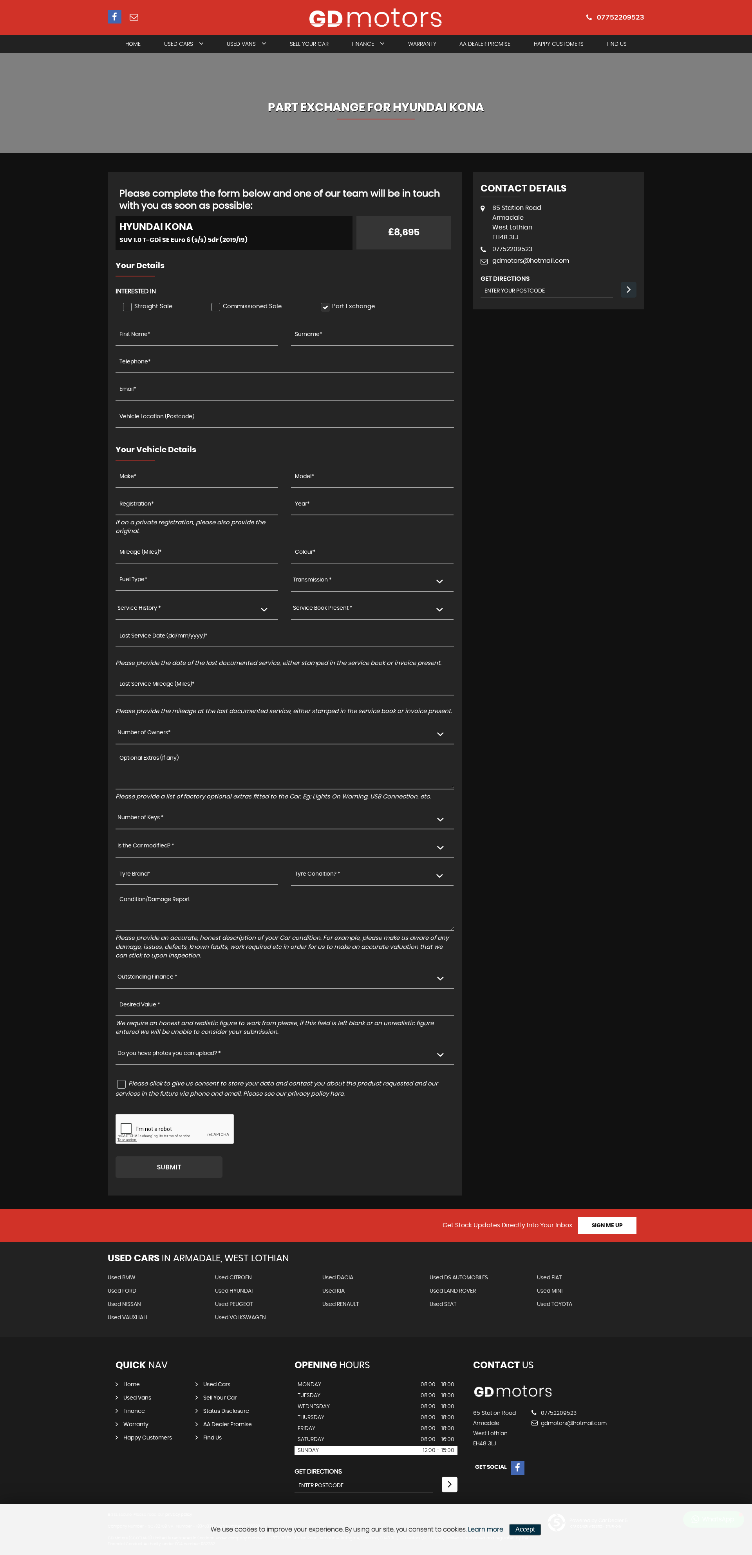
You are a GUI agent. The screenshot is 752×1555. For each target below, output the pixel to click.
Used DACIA (337, 1277)
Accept (525, 1529)
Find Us (617, 44)
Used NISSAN (124, 1304)
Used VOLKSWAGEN (240, 1317)
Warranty (422, 44)
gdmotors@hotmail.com (530, 261)
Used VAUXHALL (128, 1317)
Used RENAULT (340, 1304)
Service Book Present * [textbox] (322, 608)
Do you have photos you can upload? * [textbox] (169, 1053)
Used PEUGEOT (234, 1304)
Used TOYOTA (554, 1304)
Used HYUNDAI (234, 1291)
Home (133, 44)
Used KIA (333, 1291)
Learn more (485, 1529)
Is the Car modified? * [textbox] (146, 846)
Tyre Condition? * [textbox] (317, 874)
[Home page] (376, 18)
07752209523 (620, 17)
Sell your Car (220, 1398)
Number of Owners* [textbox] (144, 732)
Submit (169, 1167)
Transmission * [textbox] (312, 580)
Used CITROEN (233, 1277)
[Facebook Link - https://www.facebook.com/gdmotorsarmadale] (114, 16)
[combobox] (372, 580)
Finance (363, 44)
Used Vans (241, 44)
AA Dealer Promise (484, 44)
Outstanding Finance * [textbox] (147, 977)
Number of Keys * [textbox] (141, 817)
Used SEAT (443, 1304)
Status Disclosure (226, 1411)
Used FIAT (549, 1277)
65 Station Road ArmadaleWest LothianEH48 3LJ (516, 222)
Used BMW (122, 1277)
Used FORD (122, 1291)
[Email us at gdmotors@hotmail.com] (134, 16)
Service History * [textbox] (139, 608)
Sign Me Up (607, 1225)
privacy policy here (315, 1094)
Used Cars (178, 44)
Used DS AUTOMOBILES (459, 1277)
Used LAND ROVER (453, 1291)
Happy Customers (559, 44)
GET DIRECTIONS (318, 1471)
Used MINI (549, 1291)
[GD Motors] (513, 1397)
